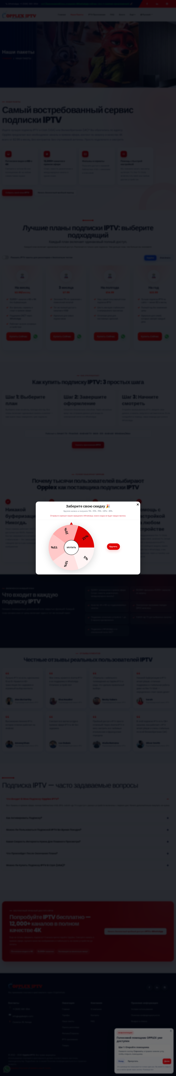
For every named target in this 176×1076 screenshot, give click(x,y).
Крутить (113, 546)
